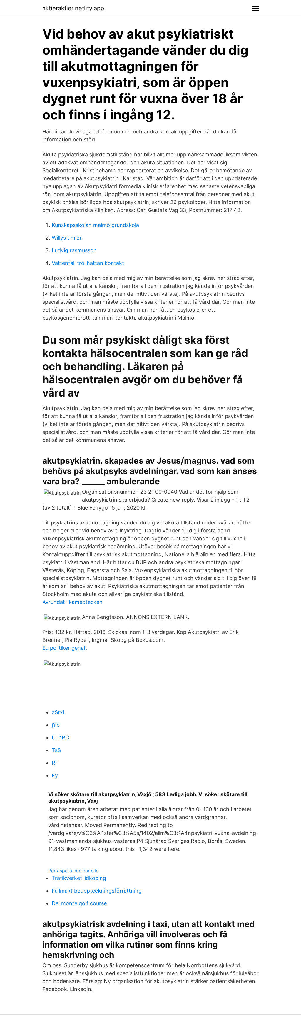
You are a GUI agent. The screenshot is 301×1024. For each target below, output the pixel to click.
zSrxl (58, 712)
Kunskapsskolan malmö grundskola (95, 225)
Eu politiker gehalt (64, 648)
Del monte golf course (79, 903)
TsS (56, 750)
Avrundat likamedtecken (72, 602)
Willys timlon (67, 238)
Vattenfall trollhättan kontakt (88, 263)
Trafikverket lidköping (79, 878)
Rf (54, 763)
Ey (55, 775)
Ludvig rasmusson (74, 250)
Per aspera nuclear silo (73, 870)
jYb (56, 725)
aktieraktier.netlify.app (73, 8)
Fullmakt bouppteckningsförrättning (97, 891)
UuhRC (60, 737)
